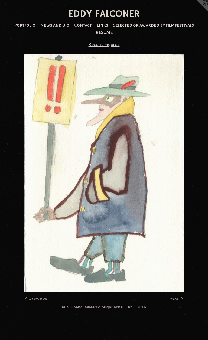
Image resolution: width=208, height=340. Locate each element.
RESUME (104, 32)
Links (102, 25)
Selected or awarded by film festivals (153, 25)
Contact (83, 25)
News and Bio (54, 25)
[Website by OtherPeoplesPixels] (197, 11)
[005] (104, 173)
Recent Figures (103, 44)
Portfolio (24, 25)
